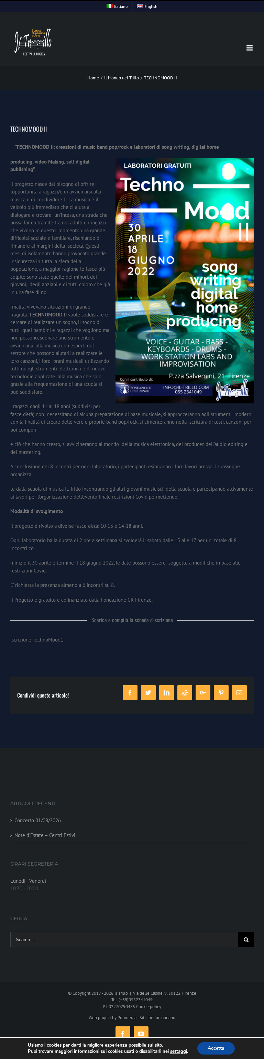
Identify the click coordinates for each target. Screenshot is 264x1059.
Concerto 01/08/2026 (37, 820)
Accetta (216, 1048)
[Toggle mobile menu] (250, 48)
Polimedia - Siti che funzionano (146, 1018)
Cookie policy (148, 1007)
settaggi (178, 1051)
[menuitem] (117, 6)
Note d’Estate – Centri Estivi (44, 835)
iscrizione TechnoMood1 (36, 639)
